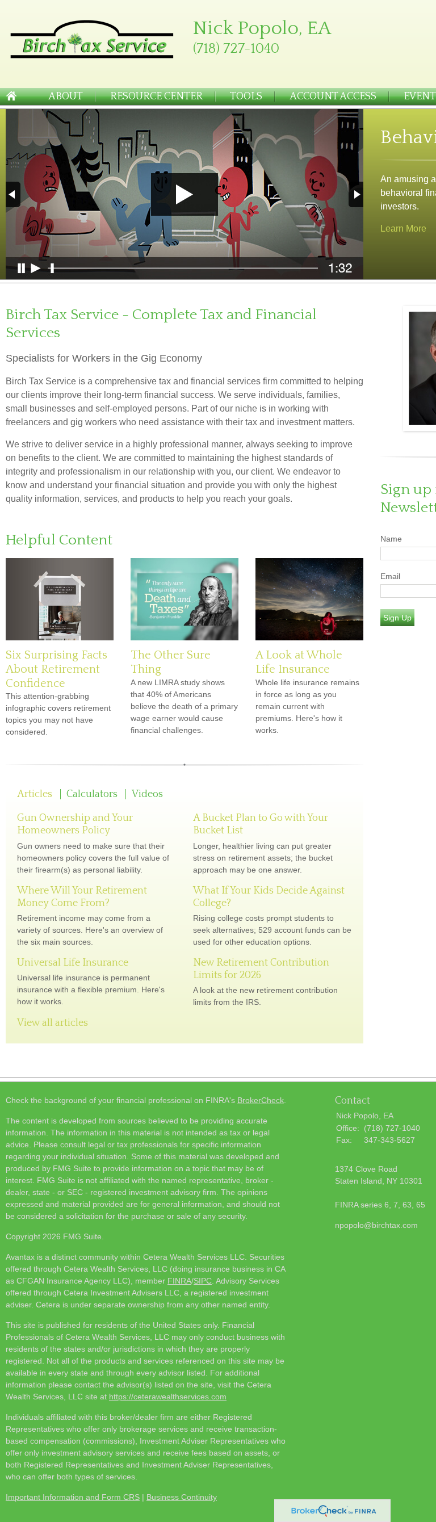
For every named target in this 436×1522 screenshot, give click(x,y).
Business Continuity (181, 1497)
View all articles (52, 1023)
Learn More (403, 228)
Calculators (92, 794)
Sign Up (397, 617)
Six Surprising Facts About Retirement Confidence (56, 669)
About (65, 96)
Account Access (333, 96)
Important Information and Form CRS (73, 1497)
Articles (34, 794)
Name (391, 538)
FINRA (179, 1280)
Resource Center (156, 96)
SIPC (203, 1280)
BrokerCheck (260, 1100)
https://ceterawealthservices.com (168, 1396)
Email (390, 576)
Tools (246, 96)
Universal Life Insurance (72, 962)
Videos (147, 794)
